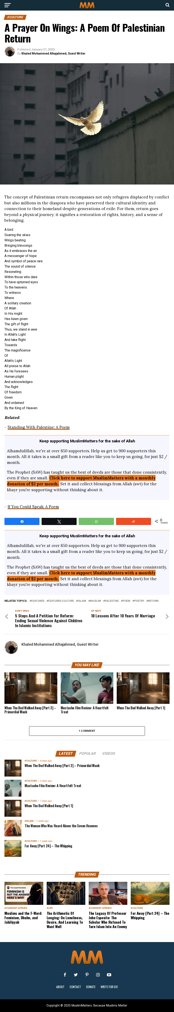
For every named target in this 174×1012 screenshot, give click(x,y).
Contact (75, 987)
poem (126, 601)
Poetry (139, 601)
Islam (82, 601)
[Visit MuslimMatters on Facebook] (65, 975)
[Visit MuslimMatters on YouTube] (109, 975)
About (60, 987)
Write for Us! (109, 987)
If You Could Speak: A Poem (33, 506)
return (153, 601)
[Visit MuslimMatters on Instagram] (98, 975)
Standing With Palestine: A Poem (39, 427)
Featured (37, 601)
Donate (90, 987)
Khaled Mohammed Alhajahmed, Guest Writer (53, 53)
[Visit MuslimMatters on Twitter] (76, 975)
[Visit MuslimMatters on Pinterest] (87, 975)
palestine (112, 601)
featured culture (61, 601)
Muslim (95, 601)
